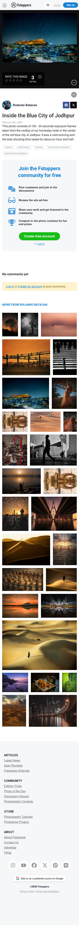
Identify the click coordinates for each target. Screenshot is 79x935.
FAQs (7, 852)
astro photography (16, 153)
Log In (57, 4)
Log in (41, 243)
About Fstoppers (15, 837)
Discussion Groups (16, 796)
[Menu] (4, 5)
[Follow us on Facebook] (34, 865)
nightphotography (59, 147)
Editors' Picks (13, 786)
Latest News (12, 760)
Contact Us (11, 842)
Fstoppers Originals (17, 770)
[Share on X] (73, 105)
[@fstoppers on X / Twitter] (44, 865)
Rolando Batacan (25, 105)
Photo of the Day (15, 791)
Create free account (39, 236)
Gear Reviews (13, 765)
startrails (24, 147)
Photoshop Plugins (16, 822)
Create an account (30, 286)
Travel (8, 147)
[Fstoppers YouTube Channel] (23, 865)
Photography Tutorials (18, 817)
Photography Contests (18, 801)
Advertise (10, 847)
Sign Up (71, 5)
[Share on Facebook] (66, 105)
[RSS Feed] (66, 865)
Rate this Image (16, 76)
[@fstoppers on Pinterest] (55, 865)
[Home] (21, 5)
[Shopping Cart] (47, 5)
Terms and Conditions (47, 891)
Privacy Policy (27, 891)
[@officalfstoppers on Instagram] (13, 865)
